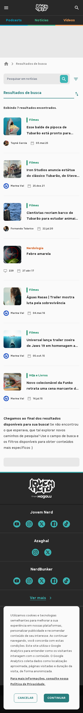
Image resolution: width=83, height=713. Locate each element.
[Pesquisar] (64, 79)
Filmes (34, 119)
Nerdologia (35, 248)
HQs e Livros (38, 375)
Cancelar (25, 697)
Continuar (56, 697)
